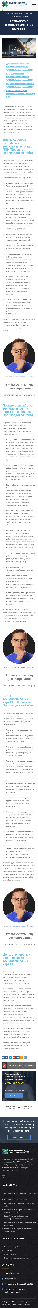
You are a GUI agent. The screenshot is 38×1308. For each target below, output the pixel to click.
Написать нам (18, 1137)
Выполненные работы (12, 1247)
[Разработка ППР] (14, 4)
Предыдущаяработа (10, 1107)
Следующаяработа (27, 1107)
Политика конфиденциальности (16, 1258)
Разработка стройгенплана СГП (16, 1199)
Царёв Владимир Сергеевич (24, 377)
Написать (12, 1095)
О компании (8, 1250)
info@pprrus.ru (11, 1279)
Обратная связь (10, 1254)
